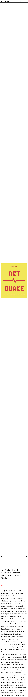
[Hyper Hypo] (6, 1)
